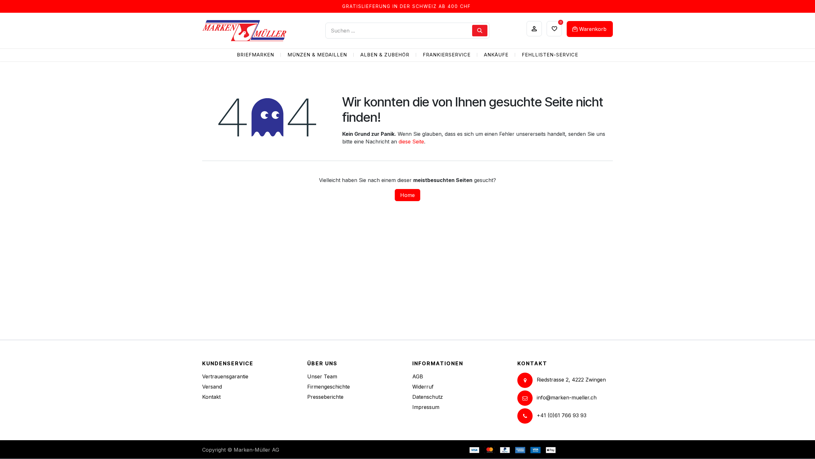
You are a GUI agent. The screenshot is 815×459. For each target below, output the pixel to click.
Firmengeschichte (328, 386)
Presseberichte (325, 397)
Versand (212, 386)
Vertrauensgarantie (225, 376)
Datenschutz (427, 397)
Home (407, 195)
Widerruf (423, 386)
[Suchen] (479, 30)
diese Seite (411, 141)
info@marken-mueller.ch (567, 398)
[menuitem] (255, 55)
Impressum (425, 407)
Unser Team (322, 376)
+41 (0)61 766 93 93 (561, 415)
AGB (417, 376)
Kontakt (211, 397)
